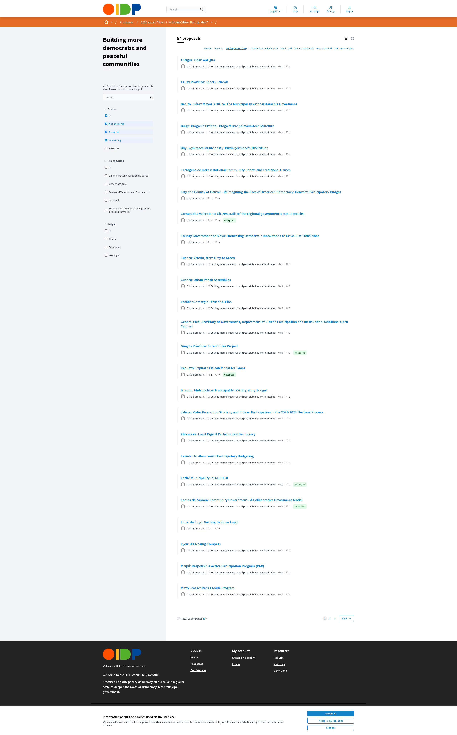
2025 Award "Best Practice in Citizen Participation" (175, 22)
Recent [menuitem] (219, 48)
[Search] (201, 9)
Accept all (330, 713)
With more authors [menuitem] (344, 48)
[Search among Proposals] (151, 97)
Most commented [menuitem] (304, 48)
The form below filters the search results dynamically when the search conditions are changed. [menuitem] (128, 88)
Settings (331, 727)
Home (194, 657)
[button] (110, 109)
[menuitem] (128, 97)
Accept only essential (331, 720)
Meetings (279, 664)
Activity (278, 657)
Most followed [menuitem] (324, 48)
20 (203, 618)
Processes (126, 22)
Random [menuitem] (208, 48)
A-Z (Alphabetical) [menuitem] (236, 48)
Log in (236, 664)
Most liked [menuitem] (286, 48)
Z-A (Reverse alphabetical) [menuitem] (264, 48)
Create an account (243, 657)
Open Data (280, 670)
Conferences (198, 670)
